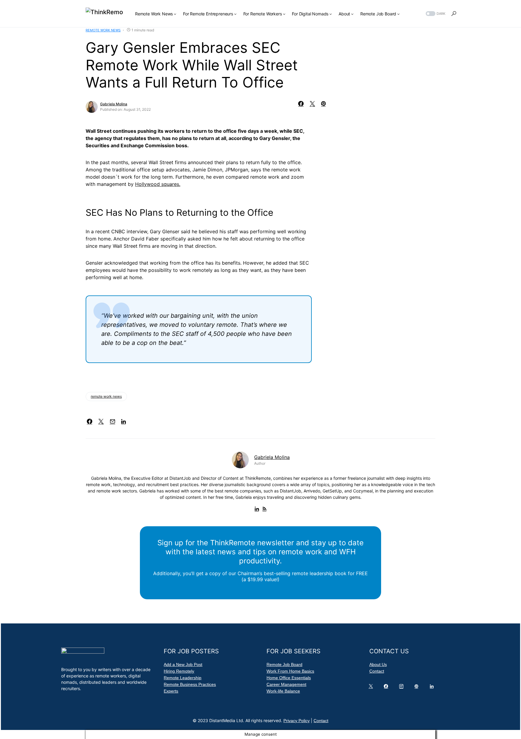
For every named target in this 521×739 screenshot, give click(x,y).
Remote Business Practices (190, 684)
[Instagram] (402, 687)
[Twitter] (372, 687)
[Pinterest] (418, 687)
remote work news (106, 396)
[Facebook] (387, 687)
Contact (376, 671)
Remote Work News (103, 30)
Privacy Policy (296, 720)
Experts (171, 691)
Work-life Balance (283, 691)
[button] (435, 13)
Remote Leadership (182, 677)
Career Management (286, 684)
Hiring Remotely (179, 671)
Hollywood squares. (157, 184)
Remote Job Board (284, 664)
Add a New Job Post (183, 664)
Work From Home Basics (290, 671)
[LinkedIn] (433, 687)
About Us (378, 664)
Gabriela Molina (113, 104)
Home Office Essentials (289, 677)
